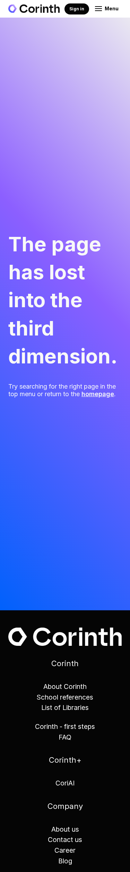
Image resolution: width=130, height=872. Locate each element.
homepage (97, 394)
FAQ (65, 737)
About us (65, 829)
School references (65, 697)
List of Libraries (65, 707)
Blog (65, 861)
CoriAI (65, 783)
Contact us (65, 839)
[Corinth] (34, 8)
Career (65, 850)
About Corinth (65, 686)
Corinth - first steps (65, 726)
